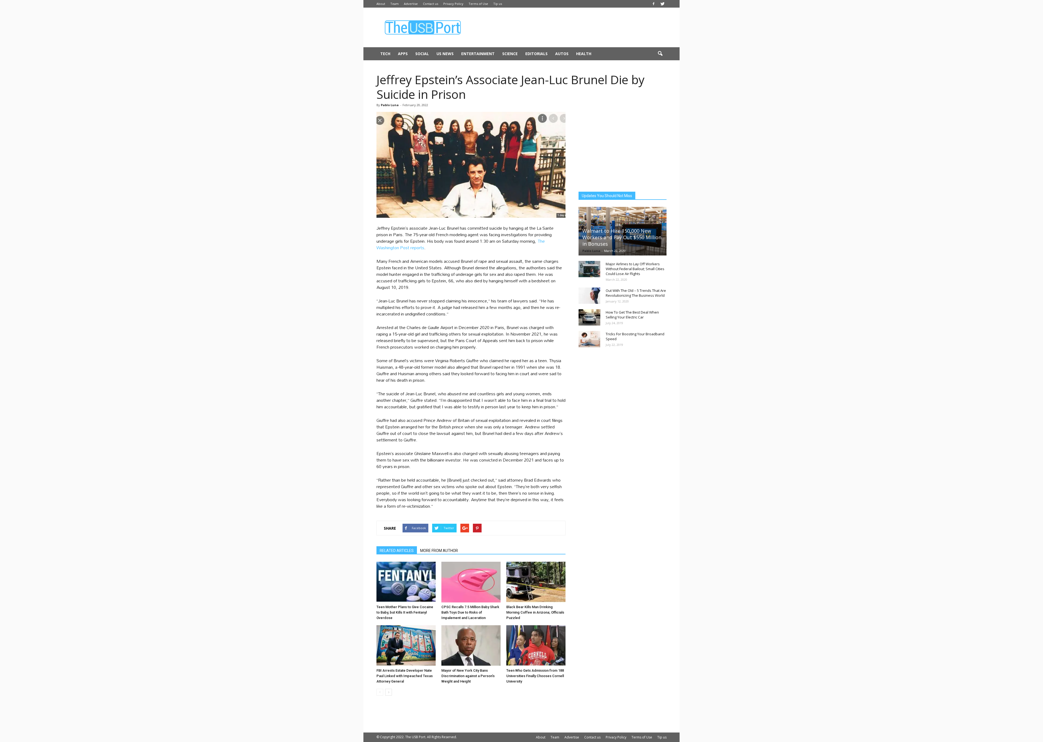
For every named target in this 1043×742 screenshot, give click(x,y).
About (380, 4)
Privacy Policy (453, 4)
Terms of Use (478, 4)
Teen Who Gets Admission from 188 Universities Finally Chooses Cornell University (535, 675)
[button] (660, 53)
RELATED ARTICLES (397, 550)
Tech (385, 53)
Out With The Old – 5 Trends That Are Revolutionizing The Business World (636, 293)
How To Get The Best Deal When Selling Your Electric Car (632, 315)
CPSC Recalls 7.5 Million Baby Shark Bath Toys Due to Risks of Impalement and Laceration (470, 612)
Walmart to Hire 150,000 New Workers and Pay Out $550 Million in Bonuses (621, 237)
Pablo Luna (390, 105)
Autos (561, 53)
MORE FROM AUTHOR (439, 550)
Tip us (497, 4)
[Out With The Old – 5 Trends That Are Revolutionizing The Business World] (589, 296)
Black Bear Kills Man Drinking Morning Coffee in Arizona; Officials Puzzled (535, 612)
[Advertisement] (568, 27)
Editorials (536, 53)
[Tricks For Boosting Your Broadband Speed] (589, 339)
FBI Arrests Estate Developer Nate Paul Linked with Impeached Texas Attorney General (404, 675)
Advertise (411, 4)
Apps (403, 53)
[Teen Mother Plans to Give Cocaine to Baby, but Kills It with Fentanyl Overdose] (406, 582)
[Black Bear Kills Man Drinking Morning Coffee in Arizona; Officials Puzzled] (536, 582)
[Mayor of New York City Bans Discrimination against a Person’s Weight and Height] (471, 645)
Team (394, 4)
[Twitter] (662, 4)
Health (583, 53)
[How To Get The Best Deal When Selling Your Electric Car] (589, 317)
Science (510, 53)
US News (445, 53)
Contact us (430, 4)
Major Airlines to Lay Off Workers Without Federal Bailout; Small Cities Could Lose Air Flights (635, 268)
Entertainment (478, 53)
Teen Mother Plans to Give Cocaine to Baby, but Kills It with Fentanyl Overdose (404, 612)
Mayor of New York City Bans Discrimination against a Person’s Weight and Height (468, 675)
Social (422, 53)
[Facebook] (653, 4)
